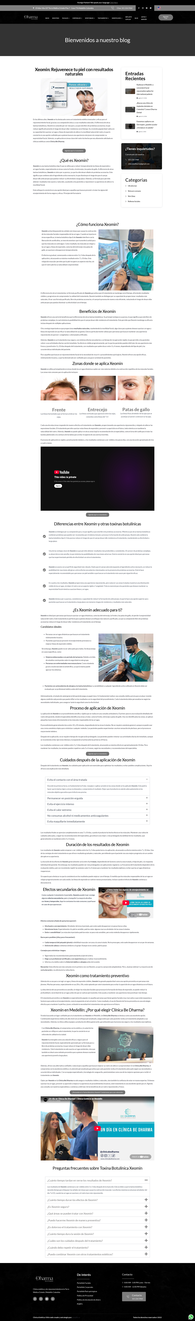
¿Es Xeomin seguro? (58, 1206)
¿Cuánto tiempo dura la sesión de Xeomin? (70, 1233)
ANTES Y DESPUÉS (144, 18)
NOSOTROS (55, 18)
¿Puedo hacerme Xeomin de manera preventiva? (74, 1220)
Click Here (114, 3)
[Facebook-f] (35, 1299)
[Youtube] (47, 1299)
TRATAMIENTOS (102, 18)
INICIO (47, 18)
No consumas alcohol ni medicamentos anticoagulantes (77, 815)
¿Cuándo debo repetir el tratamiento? (68, 1247)
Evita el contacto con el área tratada (67, 779)
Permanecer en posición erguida (65, 798)
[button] (97, 780)
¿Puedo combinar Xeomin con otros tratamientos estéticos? (80, 1254)
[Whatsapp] (53, 1299)
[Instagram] (41, 1299)
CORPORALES (76, 18)
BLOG (136, 18)
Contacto (127, 1274)
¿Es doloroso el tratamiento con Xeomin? (69, 1227)
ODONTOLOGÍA (116, 18)
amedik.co (76, 1317)
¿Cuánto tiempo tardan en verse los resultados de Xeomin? (79, 1180)
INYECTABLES (89, 18)
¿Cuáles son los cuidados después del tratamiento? (75, 1240)
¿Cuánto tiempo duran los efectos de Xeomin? (72, 1199)
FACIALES (65, 18)
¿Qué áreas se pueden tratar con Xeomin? (70, 1213)
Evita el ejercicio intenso (60, 804)
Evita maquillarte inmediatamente (66, 821)
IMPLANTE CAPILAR (128, 18)
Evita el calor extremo (59, 809)
